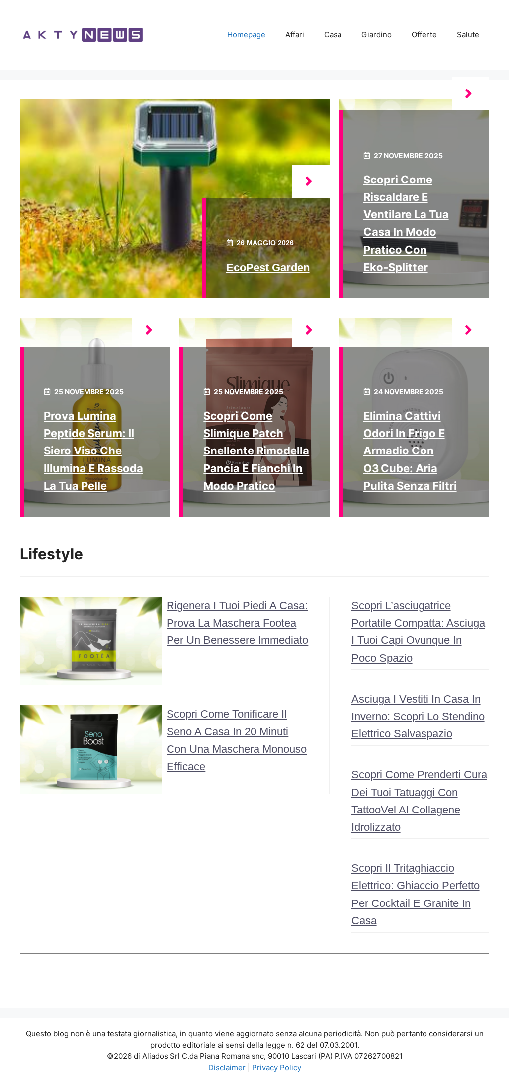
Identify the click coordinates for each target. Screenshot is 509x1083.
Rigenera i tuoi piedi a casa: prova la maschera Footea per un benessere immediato (237, 622)
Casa (332, 34)
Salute (468, 34)
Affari (294, 34)
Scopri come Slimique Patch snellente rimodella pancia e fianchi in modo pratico (256, 450)
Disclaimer (227, 1067)
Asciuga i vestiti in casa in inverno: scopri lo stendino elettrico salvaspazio (418, 716)
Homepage (246, 34)
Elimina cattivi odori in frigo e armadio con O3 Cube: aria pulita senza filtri (410, 450)
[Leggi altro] (311, 181)
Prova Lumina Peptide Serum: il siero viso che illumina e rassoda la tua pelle (93, 450)
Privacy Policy (276, 1067)
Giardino (376, 34)
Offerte (424, 34)
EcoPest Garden (268, 267)
